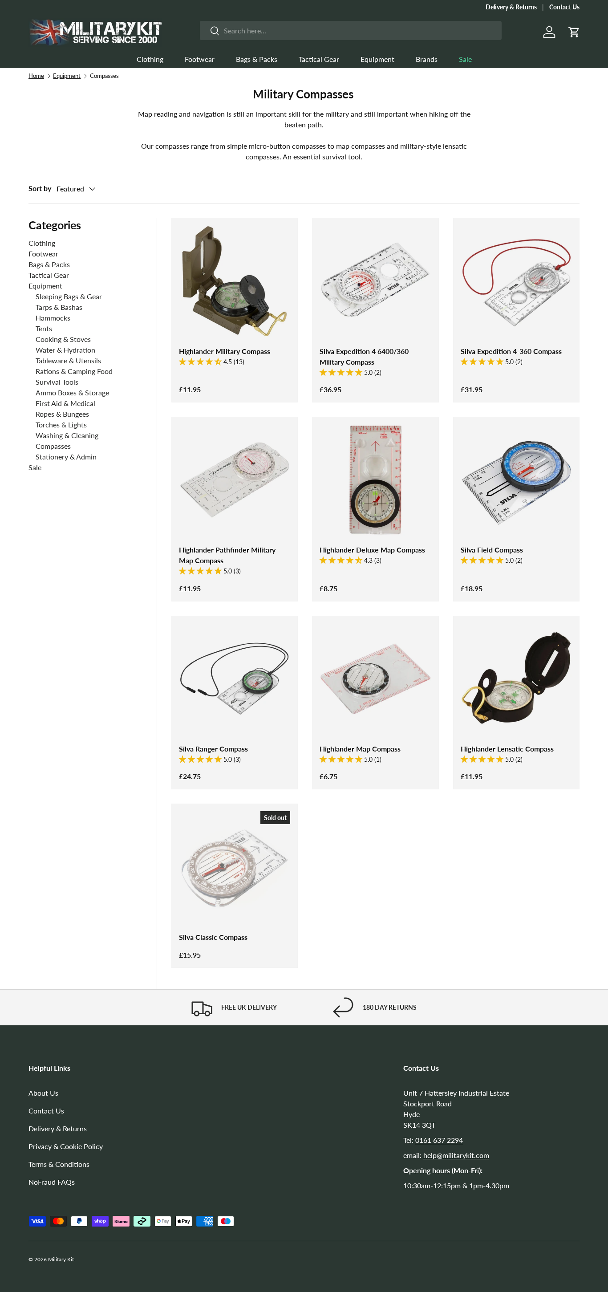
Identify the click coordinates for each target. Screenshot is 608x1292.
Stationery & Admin (66, 456)
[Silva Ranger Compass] (234, 679)
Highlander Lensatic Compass (507, 748)
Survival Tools (57, 382)
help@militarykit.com (456, 1155)
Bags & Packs (256, 59)
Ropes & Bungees (62, 414)
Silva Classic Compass (213, 937)
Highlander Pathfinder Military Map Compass (227, 555)
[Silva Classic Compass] (234, 866)
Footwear (200, 59)
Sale (465, 59)
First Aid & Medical (65, 403)
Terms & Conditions (58, 1164)
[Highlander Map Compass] (375, 679)
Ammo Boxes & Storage (72, 392)
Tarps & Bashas (59, 307)
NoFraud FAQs (51, 1182)
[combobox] (350, 30)
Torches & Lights (61, 424)
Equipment (377, 59)
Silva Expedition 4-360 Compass (511, 351)
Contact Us (564, 7)
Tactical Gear (319, 59)
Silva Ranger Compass (213, 748)
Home (36, 75)
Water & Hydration (65, 349)
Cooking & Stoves (63, 339)
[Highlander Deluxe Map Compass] (375, 480)
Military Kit (61, 1259)
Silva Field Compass (492, 549)
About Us (43, 1093)
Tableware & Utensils (68, 360)
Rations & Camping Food (74, 371)
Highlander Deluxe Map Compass (372, 549)
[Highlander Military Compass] (234, 281)
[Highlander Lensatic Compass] (516, 679)
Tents (44, 328)
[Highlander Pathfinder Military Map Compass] (234, 480)
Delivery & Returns (511, 7)
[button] (574, 32)
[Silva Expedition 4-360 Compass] (516, 281)
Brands (427, 59)
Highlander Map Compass (360, 748)
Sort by (39, 188)
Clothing (150, 59)
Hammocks (53, 317)
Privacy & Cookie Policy (65, 1146)
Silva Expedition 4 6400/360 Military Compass (364, 356)
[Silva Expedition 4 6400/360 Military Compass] (375, 281)
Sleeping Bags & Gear (69, 296)
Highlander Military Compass (224, 351)
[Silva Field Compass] (516, 480)
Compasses (53, 446)
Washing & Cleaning (67, 435)
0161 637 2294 (439, 1140)
